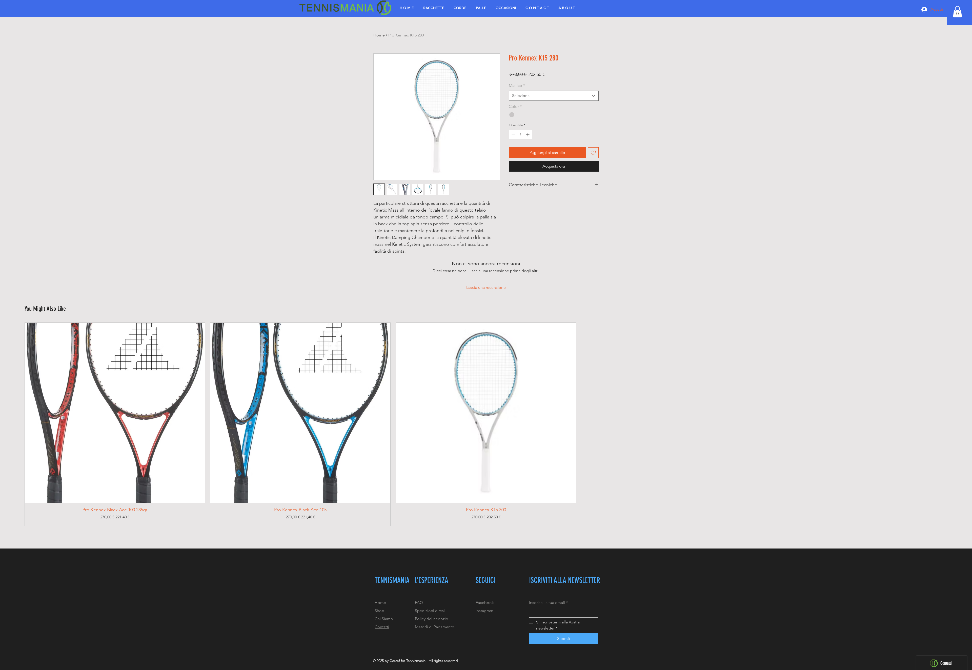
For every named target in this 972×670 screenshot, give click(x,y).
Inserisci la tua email (548, 602)
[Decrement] (513, 134)
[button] (957, 11)
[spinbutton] (520, 134)
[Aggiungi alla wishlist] (593, 152)
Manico (517, 85)
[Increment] (528, 134)
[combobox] (554, 96)
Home (379, 35)
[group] (486, 424)
